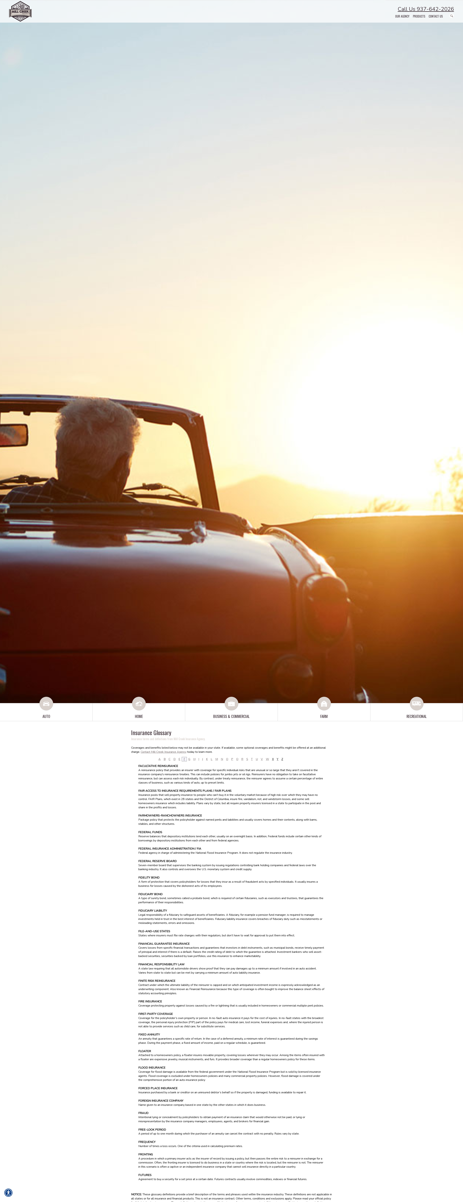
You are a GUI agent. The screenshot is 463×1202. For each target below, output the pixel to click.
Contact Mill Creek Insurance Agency (163, 752)
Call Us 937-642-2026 (426, 9)
